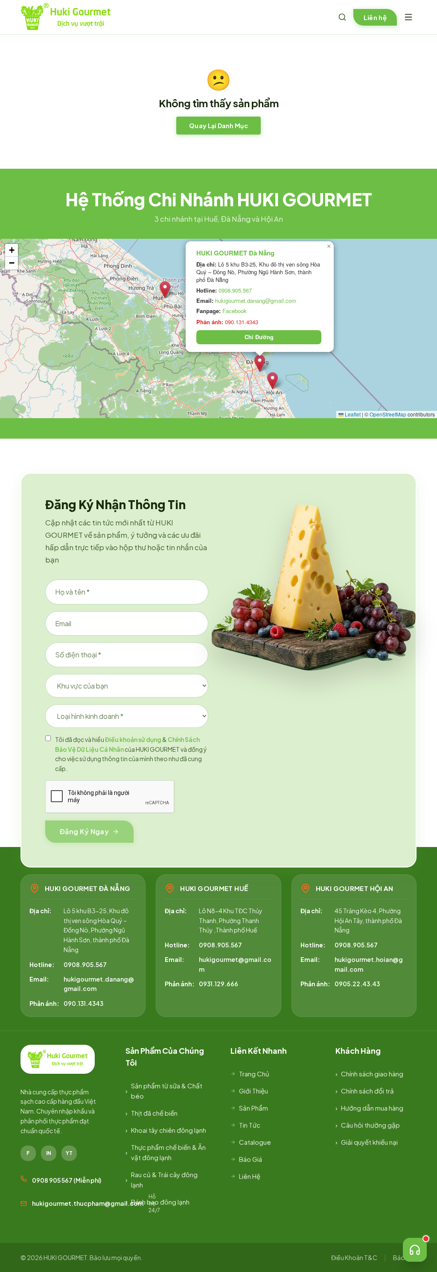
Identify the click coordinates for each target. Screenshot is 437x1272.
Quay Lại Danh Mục (218, 125)
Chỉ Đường (259, 337)
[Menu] (408, 17)
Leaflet (352, 414)
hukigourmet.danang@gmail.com (255, 300)
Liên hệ (375, 17)
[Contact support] (415, 1250)
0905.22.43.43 (357, 984)
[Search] (342, 17)
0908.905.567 (235, 290)
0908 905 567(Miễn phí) (66, 1180)
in (48, 1153)
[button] (165, 290)
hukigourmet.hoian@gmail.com (369, 964)
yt (69, 1153)
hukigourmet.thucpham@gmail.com (87, 1203)
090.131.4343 (83, 1003)
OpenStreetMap (388, 414)
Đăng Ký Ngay (84, 831)
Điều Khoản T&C (354, 1257)
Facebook (234, 311)
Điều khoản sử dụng (133, 739)
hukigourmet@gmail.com (235, 964)
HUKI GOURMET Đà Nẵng (235, 253)
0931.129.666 (218, 984)
